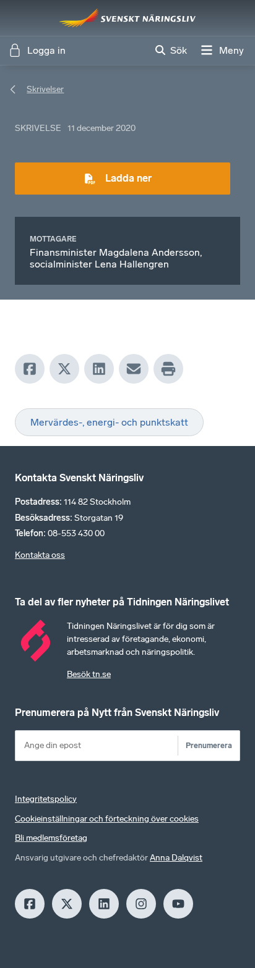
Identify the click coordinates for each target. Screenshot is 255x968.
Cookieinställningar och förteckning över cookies (107, 819)
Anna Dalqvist (176, 857)
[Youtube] (178, 904)
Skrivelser (45, 89)
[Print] (168, 369)
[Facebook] (30, 369)
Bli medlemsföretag (51, 838)
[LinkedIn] (99, 369)
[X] (64, 369)
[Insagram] (141, 904)
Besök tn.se (89, 674)
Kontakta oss (40, 555)
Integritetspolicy (46, 799)
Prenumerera (209, 745)
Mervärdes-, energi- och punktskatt (109, 422)
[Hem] (127, 18)
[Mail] (134, 369)
